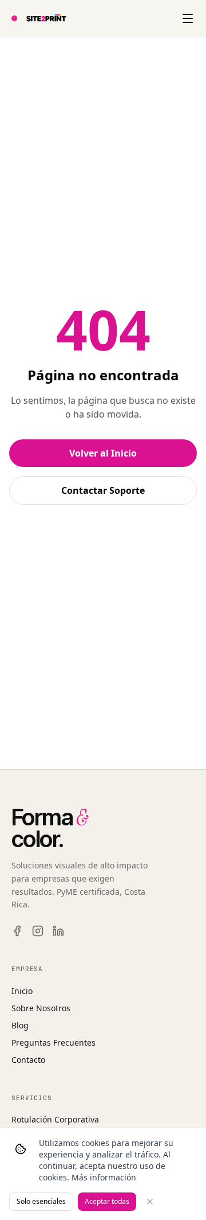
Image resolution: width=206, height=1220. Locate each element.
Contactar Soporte (103, 490)
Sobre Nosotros (40, 1008)
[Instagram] (37, 931)
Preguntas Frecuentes (53, 1042)
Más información (104, 1177)
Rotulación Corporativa (55, 1119)
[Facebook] (17, 931)
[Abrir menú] (188, 18)
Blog (20, 1025)
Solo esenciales (41, 1201)
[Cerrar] (150, 1202)
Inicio (22, 990)
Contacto (28, 1059)
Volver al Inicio (103, 453)
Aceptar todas (107, 1201)
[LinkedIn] (58, 931)
